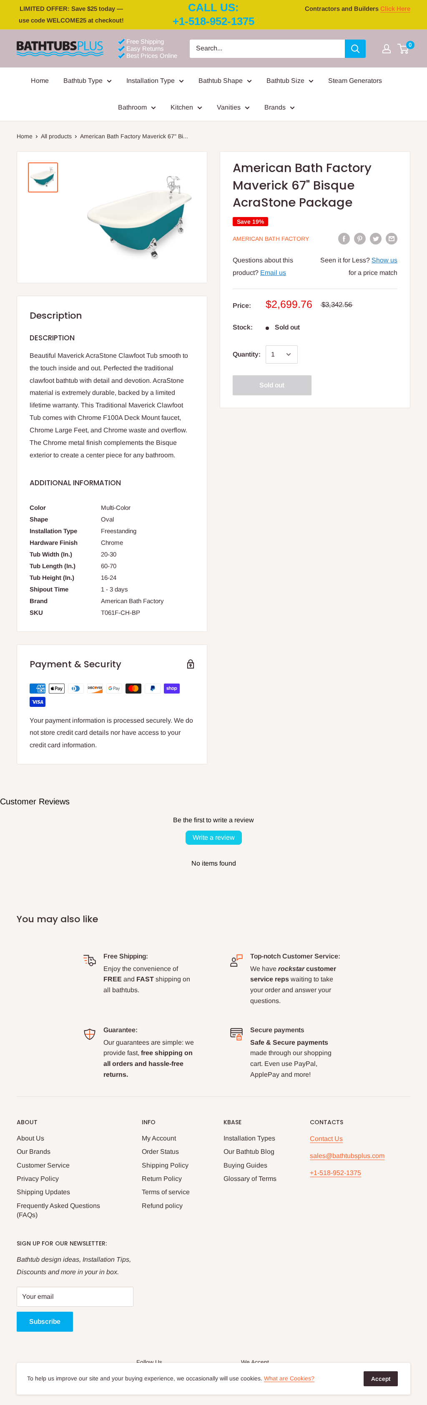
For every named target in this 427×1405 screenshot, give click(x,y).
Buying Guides (245, 1165)
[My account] (386, 48)
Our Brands (33, 1151)
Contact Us (326, 1138)
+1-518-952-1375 (335, 1172)
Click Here (395, 8)
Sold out (271, 385)
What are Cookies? (289, 1378)
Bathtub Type (83, 80)
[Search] (355, 49)
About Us (30, 1138)
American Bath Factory (271, 238)
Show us (384, 260)
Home (40, 80)
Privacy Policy (38, 1178)
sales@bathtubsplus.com (347, 1155)
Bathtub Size (285, 80)
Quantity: (247, 354)
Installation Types (249, 1138)
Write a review (214, 837)
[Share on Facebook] (344, 238)
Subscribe (44, 1321)
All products (56, 136)
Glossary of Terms (250, 1178)
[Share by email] (391, 238)
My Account (159, 1138)
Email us (273, 272)
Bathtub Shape (220, 80)
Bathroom (132, 107)
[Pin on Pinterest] (360, 238)
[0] (403, 49)
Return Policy (162, 1178)
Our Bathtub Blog (249, 1151)
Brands (275, 107)
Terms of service (166, 1191)
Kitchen (182, 107)
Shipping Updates (43, 1191)
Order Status (160, 1151)
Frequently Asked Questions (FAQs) (58, 1210)
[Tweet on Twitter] (376, 238)
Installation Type (150, 80)
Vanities (229, 107)
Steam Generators (355, 80)
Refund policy (162, 1205)
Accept (380, 1378)
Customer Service (43, 1165)
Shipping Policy (165, 1165)
